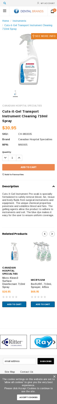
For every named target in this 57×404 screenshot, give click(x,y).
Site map (10, 372)
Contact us (26, 372)
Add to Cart (14, 304)
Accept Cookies (28, 397)
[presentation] (44, 233)
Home (5, 21)
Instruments (19, 21)
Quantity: (6, 152)
